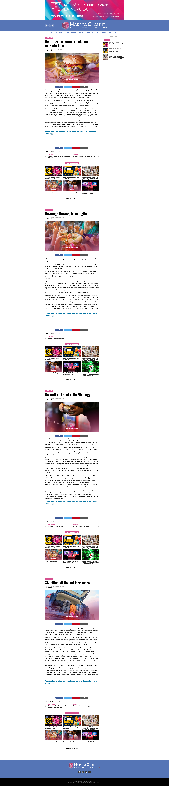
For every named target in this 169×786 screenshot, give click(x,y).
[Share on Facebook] (59, 87)
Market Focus (73, 32)
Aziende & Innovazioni (91, 32)
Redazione (49, 50)
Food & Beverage (81, 32)
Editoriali (52, 32)
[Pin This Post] (76, 87)
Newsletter (116, 32)
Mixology (104, 32)
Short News (66, 32)
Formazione (110, 32)
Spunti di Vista (59, 32)
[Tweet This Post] (68, 87)
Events (98, 32)
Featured (58, 151)
